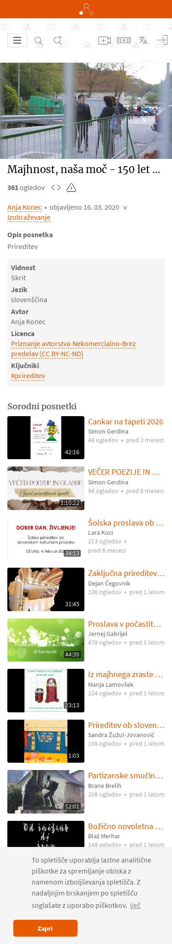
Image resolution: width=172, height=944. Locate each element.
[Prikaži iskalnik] (38, 40)
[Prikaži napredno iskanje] (57, 40)
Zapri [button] (45, 928)
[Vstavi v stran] (56, 187)
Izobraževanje (28, 217)
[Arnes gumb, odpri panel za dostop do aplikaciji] (86, 9)
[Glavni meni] (17, 40)
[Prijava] (162, 40)
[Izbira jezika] (143, 40)
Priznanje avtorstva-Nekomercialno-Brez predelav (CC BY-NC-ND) (73, 348)
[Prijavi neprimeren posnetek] (71, 187)
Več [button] (135, 905)
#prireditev (28, 375)
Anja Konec (24, 207)
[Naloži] (104, 40)
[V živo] (123, 40)
